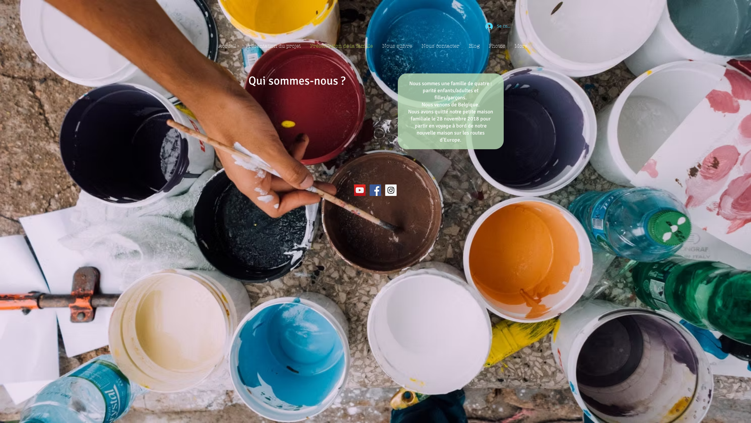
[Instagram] (391, 190)
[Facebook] (375, 190)
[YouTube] (360, 190)
